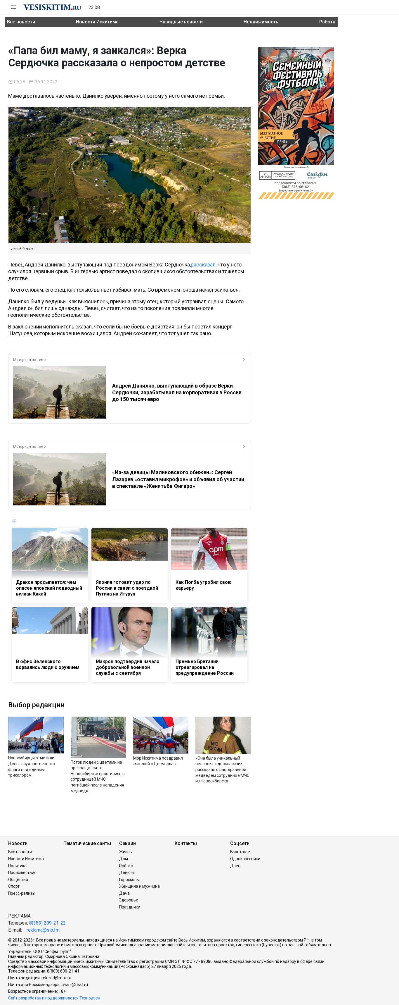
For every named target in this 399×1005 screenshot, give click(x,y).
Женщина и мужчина (139, 886)
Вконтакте (240, 851)
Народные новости (181, 22)
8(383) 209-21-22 (47, 923)
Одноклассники (245, 858)
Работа (327, 22)
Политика (17, 865)
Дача (124, 893)
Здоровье (128, 900)
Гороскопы (129, 879)
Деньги (126, 872)
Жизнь (125, 851)
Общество (18, 879)
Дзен (235, 865)
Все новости (21, 22)
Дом (123, 858)
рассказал (203, 264)
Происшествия (22, 872)
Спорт (14, 886)
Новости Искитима (97, 22)
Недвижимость (261, 22)
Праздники (129, 907)
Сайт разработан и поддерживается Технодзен (54, 998)
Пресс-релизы (21, 893)
